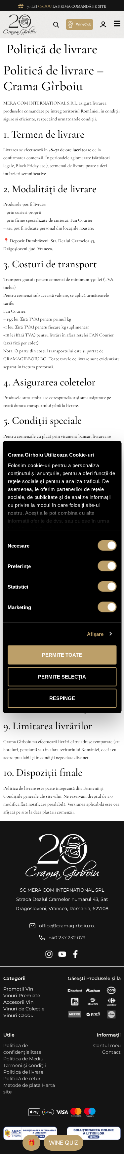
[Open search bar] (56, 25)
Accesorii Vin (18, 1002)
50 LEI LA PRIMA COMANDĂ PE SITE (66, 6)
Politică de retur (22, 1079)
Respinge (62, 698)
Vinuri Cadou (18, 1015)
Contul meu (107, 1045)
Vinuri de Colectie (23, 1009)
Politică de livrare (23, 1072)
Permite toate (62, 655)
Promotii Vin (18, 989)
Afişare (95, 634)
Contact (111, 1052)
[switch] (107, 566)
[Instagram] (49, 954)
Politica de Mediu (23, 1059)
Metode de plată (22, 1085)
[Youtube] (62, 954)
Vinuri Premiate (21, 996)
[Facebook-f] (75, 954)
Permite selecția (62, 676)
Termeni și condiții (24, 1065)
